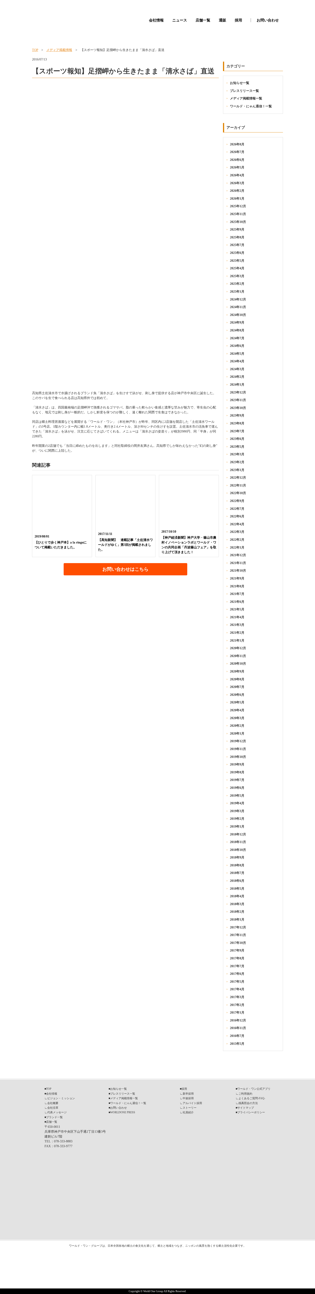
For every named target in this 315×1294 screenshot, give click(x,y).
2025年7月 (237, 245)
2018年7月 (237, 873)
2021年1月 (237, 640)
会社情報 (156, 20)
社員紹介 (188, 1112)
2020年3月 (237, 718)
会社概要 (52, 1103)
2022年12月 (238, 477)
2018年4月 (237, 896)
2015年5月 (237, 1043)
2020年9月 (237, 671)
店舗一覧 (203, 20)
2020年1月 (237, 733)
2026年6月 (237, 160)
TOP (35, 50)
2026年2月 (237, 190)
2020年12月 (238, 648)
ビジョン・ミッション (61, 1098)
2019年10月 (238, 757)
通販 (222, 20)
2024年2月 (237, 376)
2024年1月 (237, 384)
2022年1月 (237, 547)
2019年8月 (237, 772)
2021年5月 (237, 609)
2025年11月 (238, 214)
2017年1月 (237, 1012)
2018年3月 (237, 904)
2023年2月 (237, 462)
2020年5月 (237, 702)
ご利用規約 (245, 1093)
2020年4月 (237, 710)
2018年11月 (238, 842)
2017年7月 (237, 966)
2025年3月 (237, 276)
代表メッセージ (57, 1112)
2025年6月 (237, 253)
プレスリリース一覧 (244, 91)
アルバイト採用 (192, 1103)
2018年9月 (237, 857)
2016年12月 (238, 1020)
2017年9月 (237, 950)
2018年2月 (237, 911)
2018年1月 (237, 919)
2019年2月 (237, 818)
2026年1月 (237, 198)
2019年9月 (237, 764)
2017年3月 (237, 997)
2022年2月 (237, 539)
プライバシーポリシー (251, 1112)
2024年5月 (237, 353)
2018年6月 (237, 881)
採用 (238, 20)
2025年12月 (238, 206)
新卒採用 (188, 1093)
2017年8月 (237, 958)
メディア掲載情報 (59, 50)
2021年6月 (237, 601)
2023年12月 (238, 392)
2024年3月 (237, 369)
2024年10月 (238, 315)
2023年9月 (237, 415)
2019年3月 (237, 811)
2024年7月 (237, 338)
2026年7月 (237, 152)
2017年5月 (237, 981)
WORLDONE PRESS (122, 1112)
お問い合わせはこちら (125, 569)
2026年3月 (237, 183)
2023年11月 (238, 400)
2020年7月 (237, 687)
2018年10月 (238, 850)
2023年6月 (237, 439)
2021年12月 (238, 555)
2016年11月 (238, 1028)
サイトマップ (245, 1107)
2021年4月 (237, 617)
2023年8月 (237, 423)
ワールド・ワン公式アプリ (253, 1088)
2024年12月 (238, 299)
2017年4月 (237, 989)
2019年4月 (237, 803)
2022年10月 (238, 493)
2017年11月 (238, 935)
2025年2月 (237, 283)
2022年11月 (238, 485)
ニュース (179, 20)
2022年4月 (237, 524)
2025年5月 (237, 260)
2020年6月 (237, 695)
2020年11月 (238, 656)
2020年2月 (237, 725)
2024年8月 (237, 330)
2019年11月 (238, 749)
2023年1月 (237, 470)
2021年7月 (237, 594)
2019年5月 (237, 795)
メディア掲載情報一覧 (246, 98)
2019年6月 (237, 788)
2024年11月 (238, 307)
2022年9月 (237, 501)
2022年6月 (237, 516)
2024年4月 (237, 361)
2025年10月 (238, 222)
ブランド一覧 (54, 1117)
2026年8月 (237, 144)
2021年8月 (237, 586)
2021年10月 (238, 570)
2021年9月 (237, 578)
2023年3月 (237, 454)
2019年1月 (237, 826)
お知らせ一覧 (239, 83)
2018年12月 (238, 834)
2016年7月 (237, 1036)
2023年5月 (237, 446)
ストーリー (189, 1107)
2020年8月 (237, 679)
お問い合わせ (268, 20)
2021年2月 (237, 632)
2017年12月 (238, 927)
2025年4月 (237, 268)
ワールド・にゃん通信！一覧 (251, 106)
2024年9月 (237, 322)
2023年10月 (238, 408)
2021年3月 (237, 625)
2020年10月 (238, 663)
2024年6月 (237, 346)
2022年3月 (237, 532)
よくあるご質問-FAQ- (251, 1098)
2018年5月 (237, 888)
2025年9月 (237, 229)
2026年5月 (237, 167)
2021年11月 (238, 563)
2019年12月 (238, 741)
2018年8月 (237, 865)
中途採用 (188, 1098)
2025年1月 (237, 291)
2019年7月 (237, 780)
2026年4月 (237, 175)
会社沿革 (52, 1107)
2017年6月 (237, 974)
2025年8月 (237, 237)
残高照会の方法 (248, 1103)
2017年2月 (237, 1005)
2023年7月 (237, 431)
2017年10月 (238, 943)
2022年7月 (237, 508)
